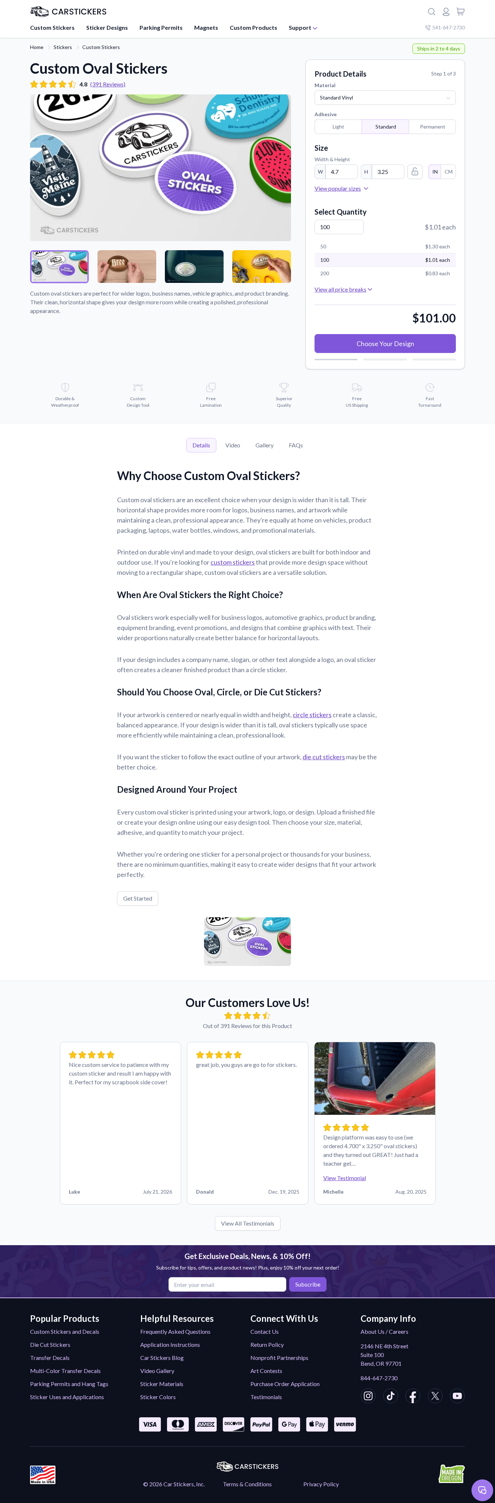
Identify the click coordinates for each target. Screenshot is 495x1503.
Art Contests (266, 1370)
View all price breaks (340, 289)
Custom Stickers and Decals (64, 1331)
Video (232, 445)
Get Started (137, 898)
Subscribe (307, 1284)
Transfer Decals (50, 1357)
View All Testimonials (247, 1223)
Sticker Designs (107, 27)
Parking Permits (161, 27)
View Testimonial (344, 1177)
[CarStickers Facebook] (412, 1397)
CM (449, 171)
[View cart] (460, 11)
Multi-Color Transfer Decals (65, 1370)
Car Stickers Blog (162, 1357)
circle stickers (312, 715)
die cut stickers (324, 757)
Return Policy (267, 1344)
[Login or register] (446, 11)
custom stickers (233, 562)
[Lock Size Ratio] (415, 171)
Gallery (264, 445)
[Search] (431, 11)
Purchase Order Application (285, 1383)
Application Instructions (170, 1344)
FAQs (296, 445)
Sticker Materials (161, 1383)
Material (325, 85)
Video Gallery (157, 1370)
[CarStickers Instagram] (368, 1397)
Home (36, 47)
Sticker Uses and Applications (67, 1396)
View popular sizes (338, 188)
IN (435, 171)
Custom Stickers (52, 27)
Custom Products (253, 27)
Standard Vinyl (336, 97)
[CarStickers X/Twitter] (435, 1397)
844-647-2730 (379, 1377)
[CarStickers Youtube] (457, 1397)
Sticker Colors (158, 1396)
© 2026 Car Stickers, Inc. (174, 1483)
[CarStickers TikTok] (390, 1397)
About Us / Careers (384, 1331)
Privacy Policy (321, 1483)
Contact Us (264, 1331)
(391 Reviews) (107, 84)
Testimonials (266, 1396)
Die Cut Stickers (50, 1344)
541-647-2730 (448, 27)
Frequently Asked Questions (175, 1331)
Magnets (206, 27)
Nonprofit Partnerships (279, 1357)
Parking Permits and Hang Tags (69, 1383)
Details (201, 445)
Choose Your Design (385, 344)
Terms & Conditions (247, 1483)
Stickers (63, 47)
